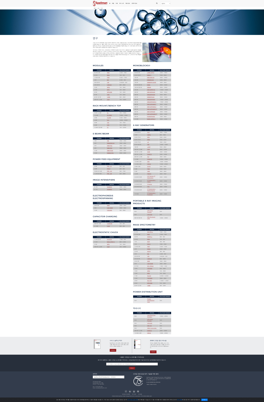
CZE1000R (110, 208)
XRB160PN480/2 (151, 107)
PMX (148, 169)
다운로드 (113, 350)
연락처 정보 (134, 3)
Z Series (149, 184)
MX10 (148, 244)
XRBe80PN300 (151, 94)
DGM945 (109, 189)
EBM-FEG (109, 148)
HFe (148, 186)
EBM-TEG (109, 145)
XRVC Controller (152, 328)
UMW (108, 97)
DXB (148, 149)
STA (108, 122)
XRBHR (149, 87)
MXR (108, 205)
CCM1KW (109, 223)
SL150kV (109, 115)
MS (108, 80)
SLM (108, 99)
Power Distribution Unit (150, 300)
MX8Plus (149, 237)
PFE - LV (109, 166)
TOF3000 (149, 278)
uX (148, 142)
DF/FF (149, 166)
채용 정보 (128, 3)
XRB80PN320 (150, 97)
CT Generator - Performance (151, 189)
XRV (148, 161)
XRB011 (149, 75)
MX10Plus (150, 232)
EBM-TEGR (110, 150)
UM (108, 82)
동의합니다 (204, 399)
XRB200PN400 (151, 99)
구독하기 (132, 368)
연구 (102, 8)
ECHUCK (109, 239)
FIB (108, 141)
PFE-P (108, 169)
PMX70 (149, 174)
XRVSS (149, 164)
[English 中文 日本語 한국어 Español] (165, 3)
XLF (148, 157)
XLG (148, 132)
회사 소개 (121, 3)
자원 (117, 3)
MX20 (148, 249)
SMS (108, 94)
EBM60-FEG (110, 153)
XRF (148, 144)
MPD (108, 87)
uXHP (148, 147)
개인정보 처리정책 (126, 394)
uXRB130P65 (150, 72)
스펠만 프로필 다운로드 (151, 384)
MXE (108, 72)
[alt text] (139, 381)
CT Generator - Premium (151, 193)
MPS (108, 90)
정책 (137, 399)
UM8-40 (109, 85)
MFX (148, 137)
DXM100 (149, 159)
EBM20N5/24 (110, 143)
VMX (148, 171)
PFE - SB (109, 173)
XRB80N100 (150, 80)
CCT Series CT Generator (151, 177)
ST (107, 127)
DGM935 (109, 187)
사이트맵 (139, 394)
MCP (148, 241)
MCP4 (149, 251)
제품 (113, 3)
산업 (98, 8)
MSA (108, 75)
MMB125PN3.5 (151, 119)
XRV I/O (149, 326)
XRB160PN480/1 (151, 104)
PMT (108, 77)
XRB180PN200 (151, 92)
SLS (108, 120)
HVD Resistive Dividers (151, 316)
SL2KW (109, 118)
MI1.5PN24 (150, 266)
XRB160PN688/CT (152, 114)
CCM (108, 226)
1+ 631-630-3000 (100, 384)
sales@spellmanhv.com (101, 387)
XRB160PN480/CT (152, 109)
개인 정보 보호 (132, 399)
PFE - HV (109, 171)
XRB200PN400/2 (151, 102)
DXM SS (149, 154)
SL (107, 113)
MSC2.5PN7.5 (111, 242)
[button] (157, 3)
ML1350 (149, 280)
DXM (148, 152)
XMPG (149, 135)
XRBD (148, 85)
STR (108, 125)
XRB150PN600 (151, 112)
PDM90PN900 (151, 116)
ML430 (149, 276)
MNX (148, 139)
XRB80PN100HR (151, 82)
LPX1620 (149, 214)
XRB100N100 (150, 77)
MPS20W (109, 92)
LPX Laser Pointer (150, 211)
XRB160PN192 (151, 90)
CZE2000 (109, 210)
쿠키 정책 (133, 394)
